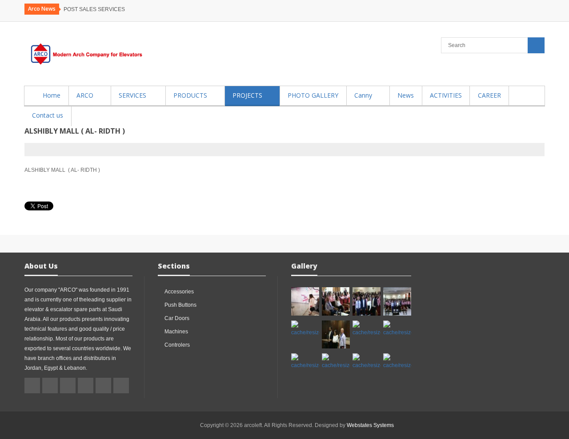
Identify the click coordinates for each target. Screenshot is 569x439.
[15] (397, 301)
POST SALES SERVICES (94, 9)
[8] (367, 361)
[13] (336, 334)
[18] (305, 301)
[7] (397, 361)
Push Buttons (180, 305)
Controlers (177, 345)
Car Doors (176, 318)
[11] (397, 328)
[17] (336, 301)
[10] (305, 361)
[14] (305, 328)
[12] (367, 328)
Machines (176, 331)
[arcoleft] (84, 53)
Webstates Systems (370, 425)
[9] (336, 361)
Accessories (179, 292)
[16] (367, 301)
